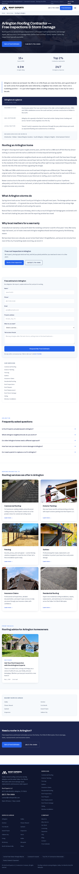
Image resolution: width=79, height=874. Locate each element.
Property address (9, 315)
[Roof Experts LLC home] (13, 8)
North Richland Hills (8, 846)
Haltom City (44, 712)
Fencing (6, 373)
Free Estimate (66, 8)
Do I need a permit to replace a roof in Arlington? (19, 452)
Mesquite (23, 842)
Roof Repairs (8, 387)
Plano (22, 846)
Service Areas (10, 13)
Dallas (6, 702)
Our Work (44, 825)
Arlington (4, 819)
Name (6, 288)
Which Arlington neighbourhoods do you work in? (19, 435)
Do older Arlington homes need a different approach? (21, 440)
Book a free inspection (14, 262)
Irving (3, 838)
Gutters (6, 376)
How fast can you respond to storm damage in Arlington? (22, 446)
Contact (43, 841)
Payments (44, 831)
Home (3, 13)
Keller (22, 838)
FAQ (42, 835)
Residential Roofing (10, 381)
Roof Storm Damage (10, 393)
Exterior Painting (9, 370)
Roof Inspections (9, 384)
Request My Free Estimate (39, 349)
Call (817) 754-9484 (32, 44)
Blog (42, 838)
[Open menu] (75, 8)
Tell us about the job (10, 332)
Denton (43, 702)
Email (5, 306)
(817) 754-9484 (71, 2)
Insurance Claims (9, 378)
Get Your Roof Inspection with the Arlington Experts (14, 664)
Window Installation (10, 399)
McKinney (5, 842)
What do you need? (9, 323)
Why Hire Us (45, 822)
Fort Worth (44, 705)
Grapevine (7, 712)
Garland (6, 709)
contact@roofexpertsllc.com (11, 798)
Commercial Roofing (10, 367)
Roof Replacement (9, 390)
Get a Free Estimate (11, 44)
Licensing (44, 828)
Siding (6, 396)
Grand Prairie (44, 709)
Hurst (22, 835)
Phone (6, 297)
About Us (44, 819)
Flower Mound (8, 705)
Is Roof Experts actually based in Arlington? (18, 429)
